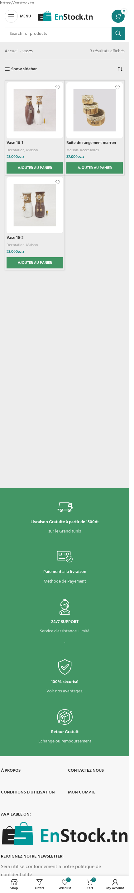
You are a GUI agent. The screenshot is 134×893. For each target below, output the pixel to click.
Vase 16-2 (15, 238)
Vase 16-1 (15, 143)
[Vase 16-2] (35, 205)
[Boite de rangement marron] (94, 110)
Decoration (15, 150)
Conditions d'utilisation (28, 792)
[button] (35, 168)
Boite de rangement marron (91, 143)
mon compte (81, 792)
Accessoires (89, 150)
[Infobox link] (65, 517)
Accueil (11, 51)
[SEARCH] (118, 33)
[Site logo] (65, 16)
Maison (32, 150)
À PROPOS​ (11, 770)
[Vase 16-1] (35, 110)
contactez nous (86, 770)
